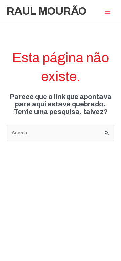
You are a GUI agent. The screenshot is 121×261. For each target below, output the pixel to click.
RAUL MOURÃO (46, 11)
